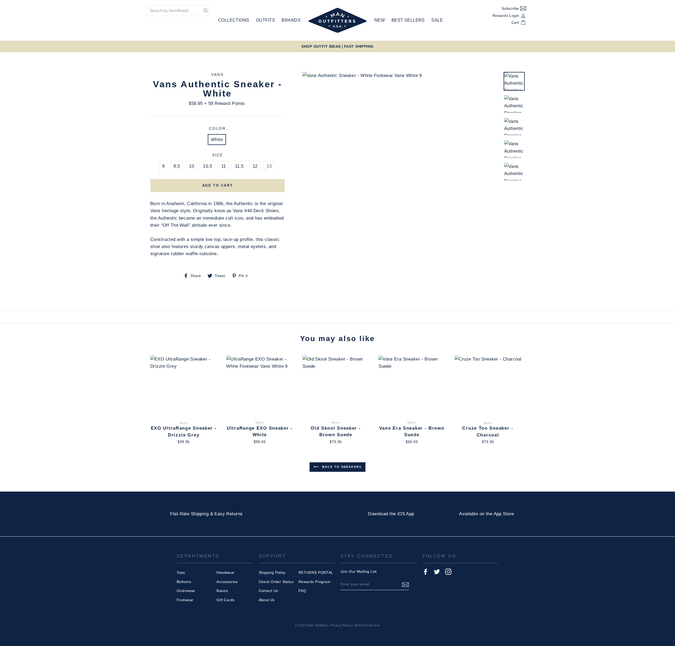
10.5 (207, 166)
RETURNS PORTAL (315, 572)
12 (255, 166)
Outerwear (186, 591)
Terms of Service (367, 625)
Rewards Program (314, 582)
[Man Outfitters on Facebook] (425, 572)
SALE (437, 20)
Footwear (185, 600)
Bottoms (184, 582)
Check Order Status (276, 582)
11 (223, 166)
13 (269, 166)
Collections (233, 20)
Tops (181, 572)
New (379, 20)
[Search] (205, 10)
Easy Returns (228, 513)
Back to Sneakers (341, 466)
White (217, 139)
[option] (337, 46)
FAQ (302, 591)
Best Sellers (408, 20)
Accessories (227, 582)
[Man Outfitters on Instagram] (448, 572)
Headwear (225, 572)
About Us (267, 600)
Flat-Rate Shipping (189, 513)
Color (217, 128)
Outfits (265, 20)
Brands (291, 20)
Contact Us (268, 591)
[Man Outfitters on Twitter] (437, 572)
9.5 (176, 166)
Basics (222, 591)
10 (191, 166)
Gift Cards (225, 600)
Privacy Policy (341, 625)
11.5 (239, 166)
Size (217, 155)
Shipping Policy (272, 572)
